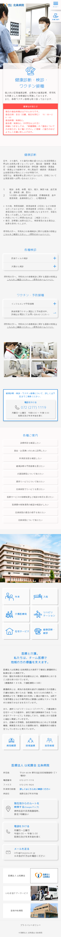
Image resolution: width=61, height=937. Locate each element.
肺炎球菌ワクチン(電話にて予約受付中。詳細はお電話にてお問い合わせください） (30, 313)
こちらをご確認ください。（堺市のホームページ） (26, 234)
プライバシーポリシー (30, 925)
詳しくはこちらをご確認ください (35, 789)
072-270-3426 (27, 784)
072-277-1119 (27, 780)
